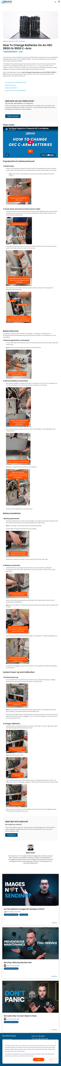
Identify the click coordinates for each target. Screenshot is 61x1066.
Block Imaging (10, 911)
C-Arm (20, 51)
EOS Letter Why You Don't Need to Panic (20, 1016)
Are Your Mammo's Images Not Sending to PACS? (24, 909)
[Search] (55, 2)
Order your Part (12, 116)
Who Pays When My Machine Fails (18, 962)
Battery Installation (11, 88)
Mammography (24, 914)
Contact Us (11, 835)
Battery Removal (11, 85)
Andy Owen (9, 965)
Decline (50, 1059)
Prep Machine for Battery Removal (16, 82)
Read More (54, 922)
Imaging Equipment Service (10, 51)
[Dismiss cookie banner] (55, 1043)
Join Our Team (7, 1039)
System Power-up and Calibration (16, 90)
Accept (38, 1059)
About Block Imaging (9, 1036)
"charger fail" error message (35, 66)
